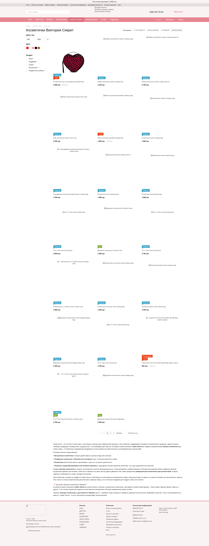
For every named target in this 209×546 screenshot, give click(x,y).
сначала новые (177, 30)
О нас (28, 5)
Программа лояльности (95, 5)
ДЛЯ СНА (40, 20)
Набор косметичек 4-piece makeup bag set (155, 82)
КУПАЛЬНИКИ (91, 20)
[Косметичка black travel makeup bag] (162, 282)
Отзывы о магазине (110, 5)
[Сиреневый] (30, 50)
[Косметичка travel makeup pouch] (118, 170)
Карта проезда (163, 512)
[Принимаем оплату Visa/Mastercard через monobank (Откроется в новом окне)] (43, 527)
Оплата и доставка (37, 5)
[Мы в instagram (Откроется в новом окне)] (124, 5)
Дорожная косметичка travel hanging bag (111, 419)
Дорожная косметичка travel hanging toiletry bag (68, 363)
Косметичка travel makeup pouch (108, 194)
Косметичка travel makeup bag (152, 194)
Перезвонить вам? (138, 511)
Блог (119, 5)
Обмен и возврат (50, 5)
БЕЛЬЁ (50, 20)
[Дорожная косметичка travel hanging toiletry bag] (73, 338)
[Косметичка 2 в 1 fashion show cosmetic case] (73, 282)
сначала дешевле (153, 30)
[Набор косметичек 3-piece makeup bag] (118, 57)
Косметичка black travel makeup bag (153, 306)
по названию (165, 30)
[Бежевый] (27, 50)
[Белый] (30, 48)
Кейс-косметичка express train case (65, 138)
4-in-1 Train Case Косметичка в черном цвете (68, 419)
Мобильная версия (34, 530)
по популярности (139, 30)
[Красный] (27, 48)
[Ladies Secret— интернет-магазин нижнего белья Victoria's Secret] (36, 510)
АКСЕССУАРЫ (76, 20)
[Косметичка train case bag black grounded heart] (73, 57)
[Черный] (36, 48)
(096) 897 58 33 (156, 12)
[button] (207, 1)
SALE (30, 20)
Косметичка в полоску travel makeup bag (111, 306)
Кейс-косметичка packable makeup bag (110, 138)
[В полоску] (47, 48)
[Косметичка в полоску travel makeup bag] (118, 282)
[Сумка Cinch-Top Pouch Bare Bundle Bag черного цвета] (162, 338)
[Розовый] (33, 48)
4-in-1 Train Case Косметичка (62, 250)
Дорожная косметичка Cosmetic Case (110, 250)
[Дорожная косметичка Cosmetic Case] (118, 226)
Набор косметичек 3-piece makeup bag (110, 82)
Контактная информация (78, 5)
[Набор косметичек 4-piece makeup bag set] (162, 57)
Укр (156, 19)
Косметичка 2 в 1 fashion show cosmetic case (68, 306)
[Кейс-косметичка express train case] (73, 113)
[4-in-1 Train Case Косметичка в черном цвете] (73, 395)
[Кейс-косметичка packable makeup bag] (118, 113)
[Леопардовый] (44, 48)
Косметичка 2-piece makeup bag (152, 138)
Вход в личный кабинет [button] (114, 508)
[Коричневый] (38, 48)
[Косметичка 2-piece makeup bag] (162, 113)
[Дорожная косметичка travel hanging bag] (118, 395)
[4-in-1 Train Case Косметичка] (73, 226)
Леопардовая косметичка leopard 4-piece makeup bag (70, 194)
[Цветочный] (41, 48)
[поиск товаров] (68, 12)
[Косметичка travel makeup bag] (162, 170)
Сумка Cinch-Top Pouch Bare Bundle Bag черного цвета (160, 363)
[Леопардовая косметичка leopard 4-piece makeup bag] (73, 170)
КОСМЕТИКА (61, 20)
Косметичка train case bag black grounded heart (68, 82)
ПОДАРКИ (114, 20)
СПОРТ (104, 20)
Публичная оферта (63, 5)
